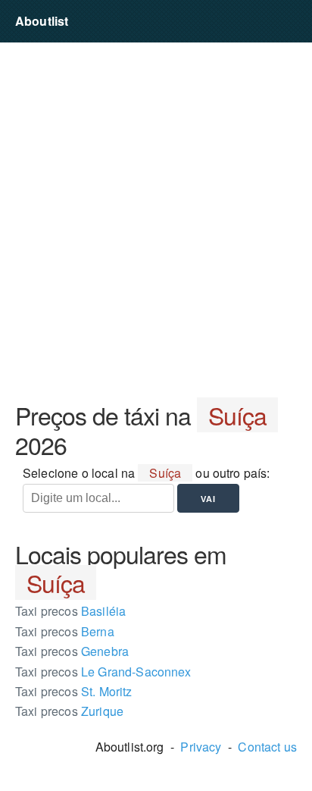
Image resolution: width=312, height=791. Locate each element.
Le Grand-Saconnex (103, 671)
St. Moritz (74, 691)
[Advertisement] (156, 221)
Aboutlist (41, 21)
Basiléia (70, 611)
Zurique (69, 711)
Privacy (200, 746)
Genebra (72, 651)
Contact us (267, 746)
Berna (64, 631)
